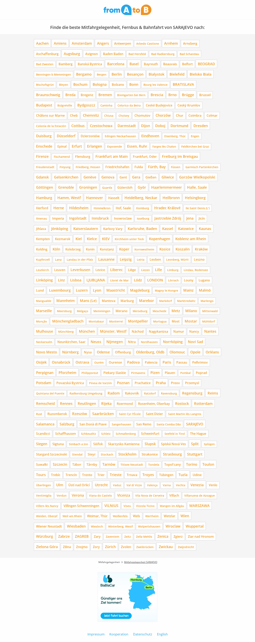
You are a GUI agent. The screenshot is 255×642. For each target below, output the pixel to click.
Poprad (201, 373)
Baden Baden (113, 54)
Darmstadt (127, 125)
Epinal (62, 146)
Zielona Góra (47, 546)
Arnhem (171, 43)
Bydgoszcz (86, 105)
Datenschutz (142, 634)
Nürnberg (70, 351)
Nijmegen (114, 341)
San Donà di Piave (93, 424)
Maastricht (115, 290)
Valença (152, 485)
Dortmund (179, 125)
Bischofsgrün (45, 85)
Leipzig (126, 259)
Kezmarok (62, 239)
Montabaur (96, 321)
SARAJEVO (194, 423)
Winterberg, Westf (120, 526)
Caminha (106, 105)
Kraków (201, 249)
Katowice (186, 228)
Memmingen (101, 311)
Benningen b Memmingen (53, 74)
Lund (40, 290)
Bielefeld (177, 74)
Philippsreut (89, 373)
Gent (123, 177)
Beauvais (170, 64)
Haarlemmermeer (166, 187)
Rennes (66, 403)
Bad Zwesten (44, 64)
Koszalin (183, 249)
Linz (61, 279)
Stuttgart (194, 454)
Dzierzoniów (90, 136)
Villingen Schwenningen (81, 506)
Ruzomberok (57, 414)
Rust (39, 414)
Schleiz (106, 434)
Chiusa (108, 115)
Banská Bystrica (90, 64)
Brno (172, 94)
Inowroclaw (123, 218)
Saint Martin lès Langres (184, 414)
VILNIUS (111, 505)
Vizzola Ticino (145, 506)
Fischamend (62, 157)
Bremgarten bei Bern (131, 95)
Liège (132, 270)
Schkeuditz (88, 434)
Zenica (162, 536)
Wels (136, 516)
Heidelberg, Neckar (141, 197)
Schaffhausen (65, 433)
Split (195, 443)
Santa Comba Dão (169, 424)
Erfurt (77, 146)
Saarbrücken (103, 413)
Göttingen (44, 187)
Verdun (62, 495)
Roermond (125, 403)
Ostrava (82, 362)
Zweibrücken (145, 547)
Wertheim (152, 516)
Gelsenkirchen (66, 177)
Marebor (146, 300)
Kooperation (118, 634)
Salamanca (45, 423)
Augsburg (72, 53)
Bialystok (156, 74)
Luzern (82, 290)
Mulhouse (44, 331)
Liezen (145, 270)
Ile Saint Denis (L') (198, 208)
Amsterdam (82, 43)
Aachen (42, 43)
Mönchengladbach (67, 321)
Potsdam (43, 382)
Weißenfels (120, 516)
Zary (97, 536)
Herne (58, 207)
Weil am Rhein (72, 516)
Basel (134, 63)
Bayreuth (151, 64)
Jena (189, 218)
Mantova (108, 301)
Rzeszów (79, 413)
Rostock (182, 403)
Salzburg (67, 423)
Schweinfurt (150, 433)
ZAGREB (82, 536)
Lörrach (173, 280)
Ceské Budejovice (159, 105)
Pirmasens (138, 373)
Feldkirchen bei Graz (195, 146)
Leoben (155, 259)
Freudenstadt (45, 167)
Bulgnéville (64, 105)
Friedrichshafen (117, 167)
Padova (133, 362)
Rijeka (106, 403)
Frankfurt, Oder (145, 156)
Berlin (117, 74)
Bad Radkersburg (163, 54)
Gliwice (168, 177)
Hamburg (44, 197)
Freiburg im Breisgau (180, 156)
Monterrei (116, 321)
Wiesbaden (76, 526)
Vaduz (117, 485)
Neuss (96, 341)
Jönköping (59, 228)
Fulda (138, 167)
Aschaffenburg (47, 54)
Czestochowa (101, 125)
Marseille (44, 310)
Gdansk (42, 177)
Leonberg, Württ (177, 259)
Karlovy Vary (113, 229)
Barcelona (115, 63)
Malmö (205, 290)
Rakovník (132, 393)
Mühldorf (208, 321)
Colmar (212, 115)
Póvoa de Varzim (100, 383)
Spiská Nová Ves (173, 444)
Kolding (41, 249)
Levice (100, 270)
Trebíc (55, 475)
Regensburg (192, 393)
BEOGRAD (206, 63)
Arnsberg (190, 43)
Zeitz (127, 536)
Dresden (200, 125)
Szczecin (60, 464)
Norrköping (173, 341)
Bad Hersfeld (137, 54)
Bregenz (87, 95)
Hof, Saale (123, 208)
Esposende (114, 146)
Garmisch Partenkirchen (201, 167)
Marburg (127, 301)
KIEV (106, 238)
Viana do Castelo (100, 495)
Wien (184, 515)
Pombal (185, 373)
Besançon (135, 74)
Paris (167, 362)
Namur (178, 331)
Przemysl (192, 383)
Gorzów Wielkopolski (197, 177)
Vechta (180, 485)
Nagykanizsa (158, 331)
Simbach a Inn (78, 444)
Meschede (159, 311)
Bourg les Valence (155, 85)
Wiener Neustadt (49, 526)
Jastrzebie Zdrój (167, 218)
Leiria (140, 259)
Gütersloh (124, 187)
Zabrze (64, 536)
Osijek (41, 362)
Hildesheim (78, 207)
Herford (42, 208)
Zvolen (126, 547)
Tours (41, 474)
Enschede (44, 146)
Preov (175, 383)
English (162, 634)
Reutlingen (87, 403)
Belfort (187, 64)
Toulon (208, 464)
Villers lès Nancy (47, 506)
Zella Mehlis (144, 536)
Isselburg (143, 218)
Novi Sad (195, 341)
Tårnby (91, 464)
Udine (197, 475)
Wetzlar (169, 516)
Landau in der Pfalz (80, 259)
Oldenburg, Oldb (150, 351)
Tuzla (182, 474)
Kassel (167, 228)
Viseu (127, 506)
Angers (103, 43)
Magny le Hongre (166, 290)
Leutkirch (42, 270)
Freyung (65, 167)
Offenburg (123, 352)
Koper (124, 249)
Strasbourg (172, 454)
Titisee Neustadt (132, 464)
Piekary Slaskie (114, 373)
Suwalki (42, 464)
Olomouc (177, 351)
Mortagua (160, 321)
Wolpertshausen (149, 526)
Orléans (212, 351)
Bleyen (63, 85)
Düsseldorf (66, 135)
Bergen (101, 74)
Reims (213, 393)
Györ (142, 187)
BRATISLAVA (183, 84)
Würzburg (44, 536)
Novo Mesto (46, 351)
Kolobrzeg (73, 249)
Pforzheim (67, 372)
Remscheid (45, 403)
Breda (70, 94)
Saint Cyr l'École (130, 414)
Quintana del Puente (50, 393)
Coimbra (194, 115)
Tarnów (108, 464)
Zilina (67, 547)
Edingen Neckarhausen (120, 136)
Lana (58, 259)
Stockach (107, 454)
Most (175, 321)
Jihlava (41, 229)
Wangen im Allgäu (172, 506)
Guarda (107, 187)
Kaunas (205, 228)
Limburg (172, 270)
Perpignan (44, 372)
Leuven (59, 270)
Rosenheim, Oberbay (154, 403)
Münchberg (66, 331)
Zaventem (112, 536)
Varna (167, 485)
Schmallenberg (126, 434)
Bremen (105, 94)
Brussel (205, 95)
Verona (78, 495)
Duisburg (44, 135)
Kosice (164, 249)
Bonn (133, 84)
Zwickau (166, 546)
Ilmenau (41, 218)
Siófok (98, 444)
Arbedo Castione (147, 43)
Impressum (96, 634)
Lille (158, 269)
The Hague (198, 433)
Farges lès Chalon (164, 146)
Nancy (194, 331)
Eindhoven (150, 135)
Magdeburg (140, 290)
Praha (161, 382)
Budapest (44, 105)
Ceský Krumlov (189, 105)
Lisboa (75, 279)
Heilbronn (171, 197)
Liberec (116, 269)
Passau (181, 362)
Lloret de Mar (119, 280)
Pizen (155, 372)
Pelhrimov (200, 362)
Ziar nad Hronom (201, 536)
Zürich (110, 546)
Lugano (204, 280)
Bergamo (84, 74)
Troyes (148, 474)
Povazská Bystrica (70, 383)
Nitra (132, 342)
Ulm (59, 484)
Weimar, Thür (97, 516)
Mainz (188, 290)
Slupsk (150, 443)
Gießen (150, 177)
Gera (136, 177)
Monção (41, 321)
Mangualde (43, 301)
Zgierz (178, 536)
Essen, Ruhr (137, 146)
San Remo (143, 424)
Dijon (145, 125)
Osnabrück (61, 362)
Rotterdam (203, 403)
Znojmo (82, 547)
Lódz (138, 279)
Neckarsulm (44, 342)
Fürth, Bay (157, 166)
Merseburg (140, 311)
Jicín (202, 218)
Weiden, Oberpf (46, 516)
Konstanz (107, 249)
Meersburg (64, 311)
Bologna (100, 84)
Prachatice (143, 383)
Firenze (42, 156)
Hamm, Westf (69, 197)
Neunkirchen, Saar (71, 342)
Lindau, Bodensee (196, 270)
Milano (191, 310)
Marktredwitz (186, 301)
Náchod (138, 331)
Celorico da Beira (129, 105)
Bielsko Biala (200, 74)
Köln (56, 249)
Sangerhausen (121, 424)
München (87, 331)
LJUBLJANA (95, 279)
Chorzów (163, 115)
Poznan (123, 382)
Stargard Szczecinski (51, 454)
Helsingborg (195, 197)
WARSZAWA (199, 505)
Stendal (77, 454)
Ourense (115, 362)
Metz (176, 310)
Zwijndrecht (186, 547)
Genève (89, 177)
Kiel (79, 238)
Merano (122, 311)
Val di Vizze (134, 485)
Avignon (91, 54)
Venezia (197, 484)
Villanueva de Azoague (199, 495)
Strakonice (150, 454)
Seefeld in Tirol (175, 434)
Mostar (191, 321)
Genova (107, 177)
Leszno (199, 259)
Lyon (97, 290)
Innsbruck (100, 218)
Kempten (43, 239)
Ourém (99, 362)
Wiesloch (97, 526)
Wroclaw (173, 526)
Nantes (210, 331)
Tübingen (166, 475)
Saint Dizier (154, 414)
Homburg (142, 208)
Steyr (92, 454)
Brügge (188, 94)
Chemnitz (91, 115)
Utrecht (101, 484)
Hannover (94, 197)
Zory (96, 547)
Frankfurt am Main (111, 156)
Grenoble (66, 187)
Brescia (157, 94)
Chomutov (142, 115)
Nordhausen (149, 342)
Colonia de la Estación (51, 126)
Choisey (124, 115)
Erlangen (94, 146)
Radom (114, 393)
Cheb (74, 115)
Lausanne (106, 259)
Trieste (116, 474)
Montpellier (138, 321)
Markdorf (165, 301)
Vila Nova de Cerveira (149, 495)
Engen (195, 136)
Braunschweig (48, 94)
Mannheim (65, 300)
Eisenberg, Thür (175, 136)
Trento (87, 475)
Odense (103, 351)
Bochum (80, 84)
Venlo (213, 485)
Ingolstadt (77, 218)
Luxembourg (60, 290)
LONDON (155, 279)
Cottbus (78, 125)
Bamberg (66, 64)
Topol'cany (172, 464)
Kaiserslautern (85, 228)
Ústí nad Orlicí (79, 485)
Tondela (153, 464)
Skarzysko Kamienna (123, 444)
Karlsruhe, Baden (142, 228)
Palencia (151, 362)
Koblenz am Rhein (190, 238)
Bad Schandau (189, 54)
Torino (191, 464)
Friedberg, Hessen (88, 167)
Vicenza (123, 495)
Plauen (170, 373)
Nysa (88, 352)
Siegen (41, 443)
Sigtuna (58, 444)
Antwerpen (122, 43)
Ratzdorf (150, 393)
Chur (179, 115)
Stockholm (127, 454)
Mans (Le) (88, 300)
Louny (188, 280)
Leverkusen (80, 269)
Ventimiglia (43, 495)
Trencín (71, 475)
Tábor (76, 464)
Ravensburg (169, 393)
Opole (195, 351)
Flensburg (82, 156)
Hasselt (113, 198)
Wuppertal (195, 526)
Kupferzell (43, 259)
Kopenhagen (159, 238)
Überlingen (43, 485)
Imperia (58, 218)
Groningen (88, 187)
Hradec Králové (167, 207)
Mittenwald (210, 311)
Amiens (60, 43)
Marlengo (207, 301)
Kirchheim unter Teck (129, 239)
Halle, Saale (197, 187)
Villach (174, 495)
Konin (90, 249)
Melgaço (82, 311)
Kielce (92, 238)
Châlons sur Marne (50, 115)
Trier (101, 475)
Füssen (175, 167)
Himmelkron (102, 208)
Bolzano (118, 84)
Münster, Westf (113, 331)
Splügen (209, 444)
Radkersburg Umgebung (86, 393)
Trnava (132, 475)
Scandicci (43, 433)
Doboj (160, 125)
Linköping (44, 279)
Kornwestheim (144, 249)
